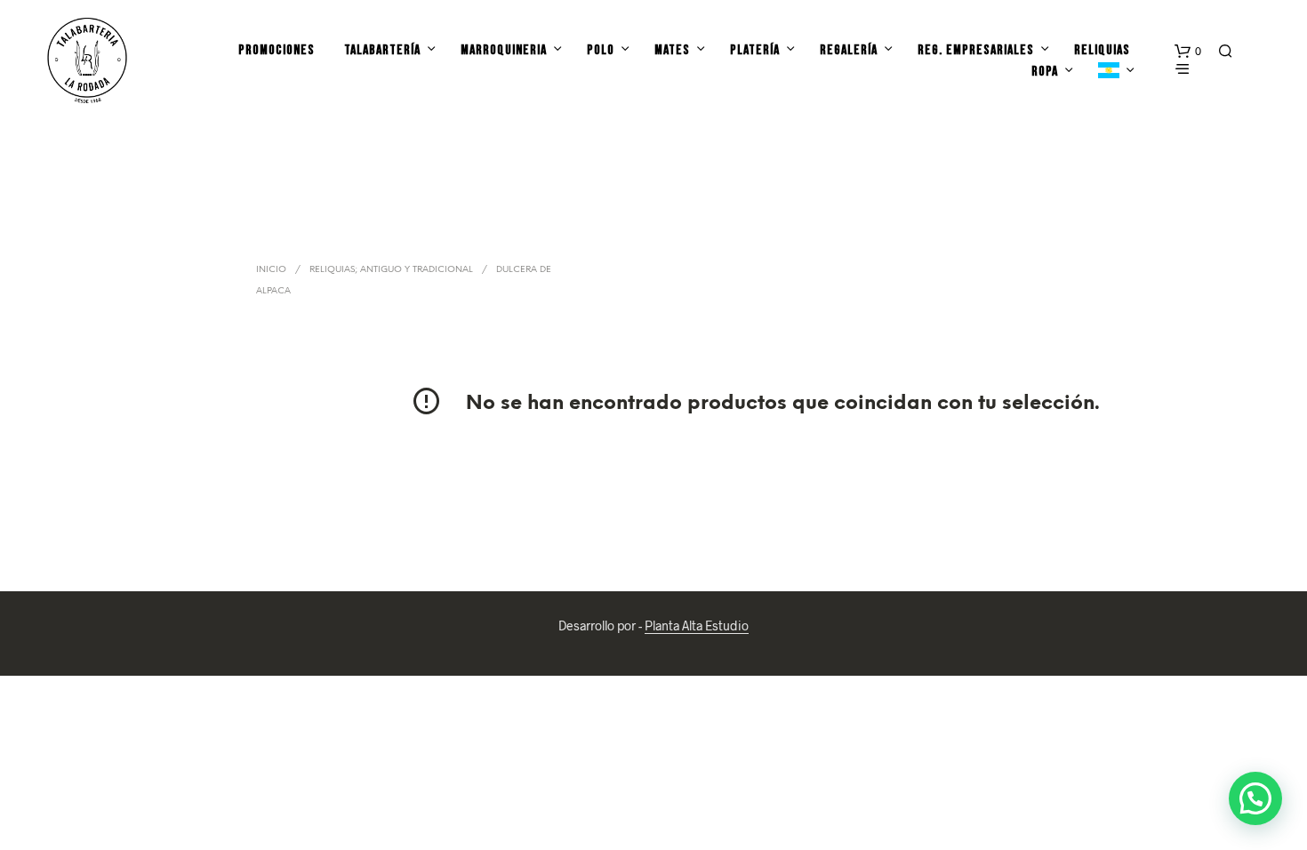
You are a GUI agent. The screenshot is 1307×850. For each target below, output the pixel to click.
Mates (672, 50)
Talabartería (382, 50)
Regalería (849, 50)
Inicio (271, 270)
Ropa (1044, 71)
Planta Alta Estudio (697, 626)
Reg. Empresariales (976, 50)
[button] (1188, 51)
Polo (600, 50)
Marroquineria (504, 50)
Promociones (276, 50)
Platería (755, 50)
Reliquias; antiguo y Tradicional (391, 270)
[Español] (1109, 72)
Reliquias (1102, 50)
